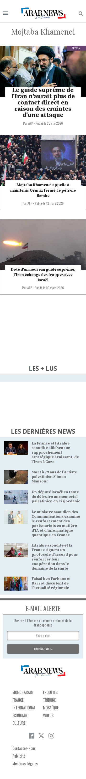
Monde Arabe (22, 692)
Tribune (49, 700)
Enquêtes (50, 692)
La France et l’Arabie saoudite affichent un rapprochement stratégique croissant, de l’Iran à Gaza (55, 452)
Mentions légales (25, 764)
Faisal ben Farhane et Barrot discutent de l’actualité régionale (51, 583)
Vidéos (48, 715)
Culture (18, 723)
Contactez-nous (24, 748)
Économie (19, 715)
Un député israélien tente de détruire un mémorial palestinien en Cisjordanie (56, 497)
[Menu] (5, 13)
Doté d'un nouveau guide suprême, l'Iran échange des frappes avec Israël (43, 275)
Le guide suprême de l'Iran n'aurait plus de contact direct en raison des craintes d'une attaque (43, 102)
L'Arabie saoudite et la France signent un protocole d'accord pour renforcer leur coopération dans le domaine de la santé (55, 557)
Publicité (18, 756)
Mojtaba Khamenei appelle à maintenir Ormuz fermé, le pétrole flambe (43, 190)
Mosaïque (51, 708)
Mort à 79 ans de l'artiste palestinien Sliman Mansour (54, 477)
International (23, 708)
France (17, 700)
